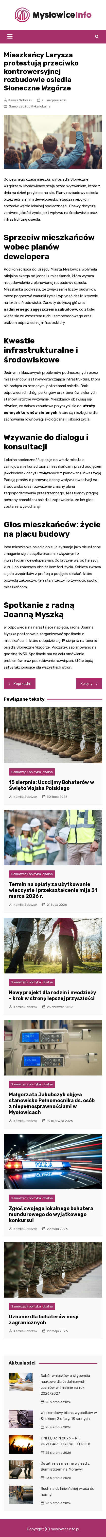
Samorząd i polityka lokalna (30, 106)
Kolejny (86, 683)
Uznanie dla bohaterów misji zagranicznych (44, 1320)
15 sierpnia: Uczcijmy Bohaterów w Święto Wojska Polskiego (51, 785)
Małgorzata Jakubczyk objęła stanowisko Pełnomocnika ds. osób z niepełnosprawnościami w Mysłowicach (52, 1103)
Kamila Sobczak (20, 100)
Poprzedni (22, 683)
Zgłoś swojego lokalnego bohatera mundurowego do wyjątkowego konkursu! (51, 1214)
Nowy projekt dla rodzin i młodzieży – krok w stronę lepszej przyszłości (52, 995)
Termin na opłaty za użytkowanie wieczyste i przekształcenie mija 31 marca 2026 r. (53, 890)
